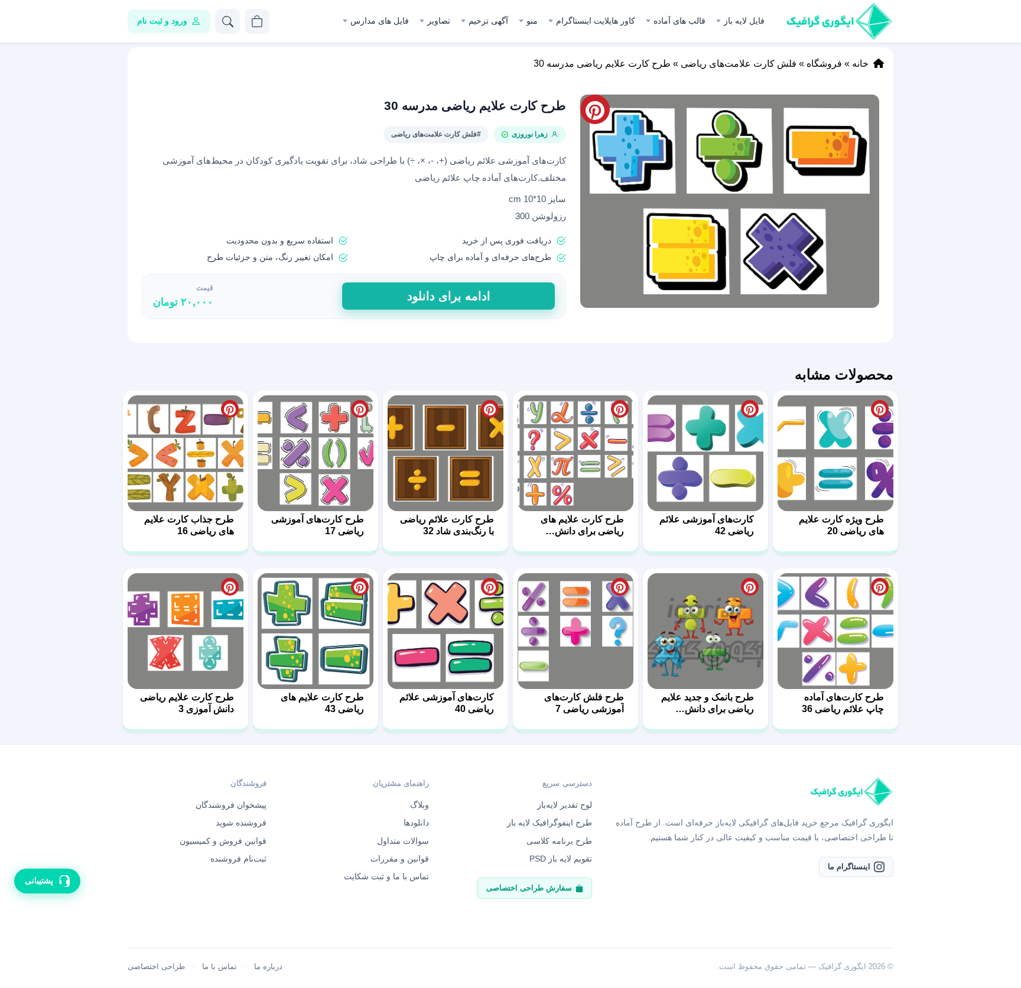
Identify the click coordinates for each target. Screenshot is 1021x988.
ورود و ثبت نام (162, 20)
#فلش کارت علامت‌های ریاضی (436, 134)
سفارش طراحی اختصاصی (529, 887)
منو (532, 20)
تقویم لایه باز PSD (560, 858)
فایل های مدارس (379, 20)
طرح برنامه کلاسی (559, 841)
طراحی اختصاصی (156, 966)
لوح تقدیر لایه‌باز (564, 805)
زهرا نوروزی (530, 134)
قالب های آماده (679, 20)
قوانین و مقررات (399, 858)
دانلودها (416, 822)
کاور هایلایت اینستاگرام (595, 20)
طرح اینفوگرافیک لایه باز (549, 822)
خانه (860, 63)
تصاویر (438, 20)
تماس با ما (219, 966)
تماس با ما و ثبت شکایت (386, 876)
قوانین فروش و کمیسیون (223, 841)
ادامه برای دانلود (448, 296)
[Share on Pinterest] (880, 409)
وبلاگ (419, 805)
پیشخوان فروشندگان (231, 805)
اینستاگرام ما (849, 866)
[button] (729, 201)
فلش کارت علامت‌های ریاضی (738, 63)
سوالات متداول (403, 841)
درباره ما (268, 966)
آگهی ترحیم (488, 20)
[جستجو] (227, 21)
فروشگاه (824, 63)
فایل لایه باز (744, 20)
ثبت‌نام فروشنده (238, 858)
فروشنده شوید (241, 822)
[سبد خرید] (257, 21)
